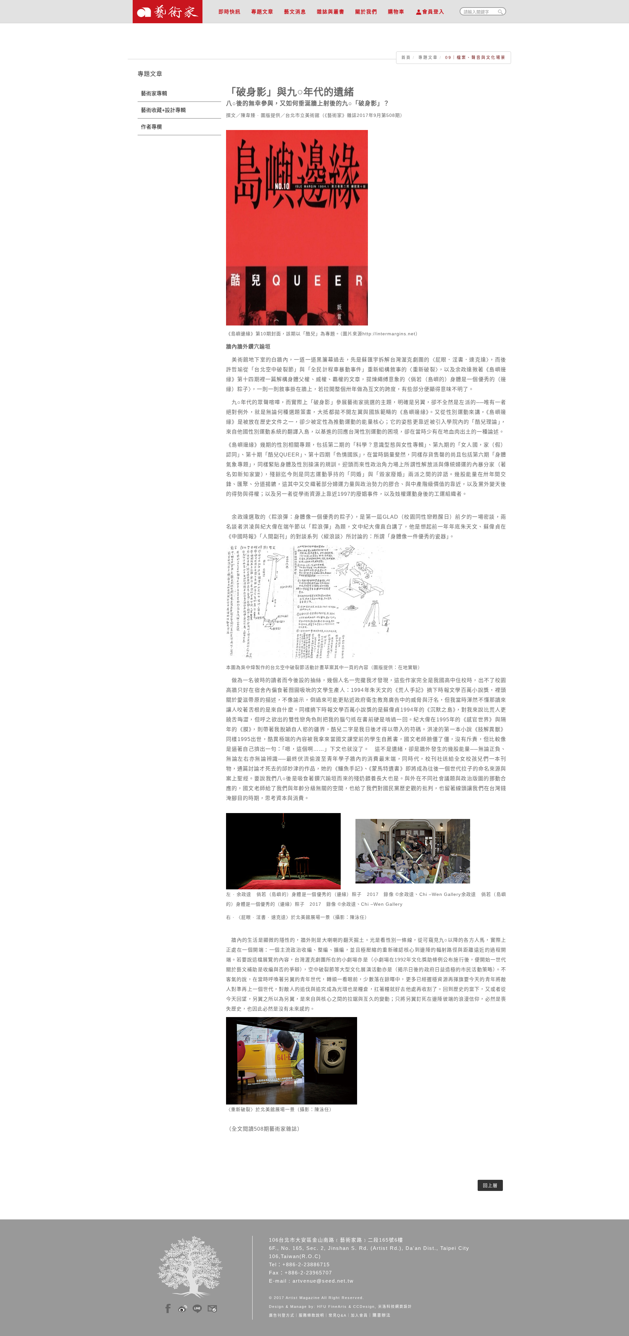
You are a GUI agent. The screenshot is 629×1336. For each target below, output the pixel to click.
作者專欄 (151, 127)
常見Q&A (338, 1315)
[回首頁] (167, 10)
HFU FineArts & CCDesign (346, 1306)
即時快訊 (230, 11)
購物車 (396, 11)
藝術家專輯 (154, 93)
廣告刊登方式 (282, 1315)
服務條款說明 (311, 1315)
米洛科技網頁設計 (395, 1306)
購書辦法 (381, 1315)
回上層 (490, 1185)
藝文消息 (295, 11)
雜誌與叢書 (331, 11)
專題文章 (262, 11)
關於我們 (366, 11)
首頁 (406, 57)
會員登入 (433, 11)
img (168, 1307)
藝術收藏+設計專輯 (163, 110)
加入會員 (359, 1315)
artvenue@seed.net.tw (323, 1281)
